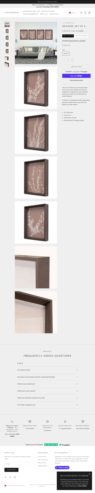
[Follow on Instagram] (15, 477)
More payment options (76, 80)
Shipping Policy (42, 466)
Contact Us (54, 14)
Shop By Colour (48, 11)
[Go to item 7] (7, 64)
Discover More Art (30, 14)
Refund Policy (42, 463)
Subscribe (11, 470)
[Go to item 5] (7, 51)
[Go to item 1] (7, 24)
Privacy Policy (42, 457)
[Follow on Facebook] (5, 477)
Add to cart (76, 67)
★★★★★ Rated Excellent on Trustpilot (73, 41)
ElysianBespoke (68, 23)
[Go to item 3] (7, 37)
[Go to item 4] (7, 44)
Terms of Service (43, 460)
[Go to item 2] (7, 31)
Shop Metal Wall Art (31, 11)
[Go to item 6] (7, 57)
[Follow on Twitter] (10, 477)
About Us (44, 14)
